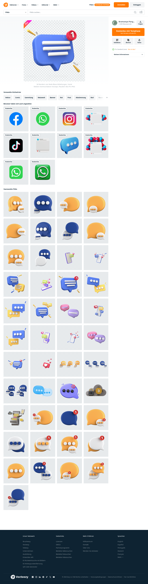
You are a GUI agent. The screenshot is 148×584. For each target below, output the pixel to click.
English (120, 541)
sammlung (29, 97)
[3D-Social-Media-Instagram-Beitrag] (42, 145)
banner (52, 97)
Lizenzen (59, 541)
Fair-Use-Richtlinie (130, 577)
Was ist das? (131, 49)
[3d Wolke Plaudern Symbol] (96, 390)
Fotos (24, 5)
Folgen (140, 24)
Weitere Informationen (121, 54)
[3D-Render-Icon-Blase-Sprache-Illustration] (69, 145)
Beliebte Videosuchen (64, 557)
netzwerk (41, 97)
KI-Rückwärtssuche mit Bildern (34, 560)
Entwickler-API (28, 557)
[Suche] (135, 12)
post (69, 97)
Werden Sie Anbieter (90, 551)
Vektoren (13, 5)
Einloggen (137, 5)
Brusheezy (26, 541)
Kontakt (86, 545)
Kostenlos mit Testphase (128, 32)
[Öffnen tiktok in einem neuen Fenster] (47, 577)
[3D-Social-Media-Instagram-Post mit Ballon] (96, 118)
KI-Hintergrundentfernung (33, 564)
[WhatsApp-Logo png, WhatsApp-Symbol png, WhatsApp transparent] (42, 118)
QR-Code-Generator (30, 567)
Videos (33, 5)
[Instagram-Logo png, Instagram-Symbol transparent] (69, 118)
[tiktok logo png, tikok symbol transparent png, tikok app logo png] (16, 145)
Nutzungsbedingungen (98, 577)
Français (121, 554)
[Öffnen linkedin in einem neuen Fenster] (40, 577)
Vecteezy (26, 545)
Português (121, 548)
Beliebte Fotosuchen (63, 554)
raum (101, 97)
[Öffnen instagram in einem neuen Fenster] (36, 577)
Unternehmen (28, 551)
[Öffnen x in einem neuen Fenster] (50, 577)
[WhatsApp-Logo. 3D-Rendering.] (42, 172)
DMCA (58, 545)
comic (17, 97)
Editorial (45, 5)
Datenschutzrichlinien (115, 577)
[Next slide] (105, 97)
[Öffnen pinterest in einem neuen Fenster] (43, 577)
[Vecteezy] (6, 5)
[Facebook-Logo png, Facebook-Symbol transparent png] (16, 118)
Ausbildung (27, 554)
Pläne (91, 5)
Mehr (55, 5)
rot (61, 97)
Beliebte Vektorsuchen (64, 551)
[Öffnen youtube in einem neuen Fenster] (54, 577)
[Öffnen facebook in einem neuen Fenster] (33, 577)
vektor (7, 97)
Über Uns (86, 548)
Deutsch (121, 551)
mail (92, 97)
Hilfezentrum (88, 541)
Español (120, 545)
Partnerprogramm (62, 548)
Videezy (25, 548)
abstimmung (81, 97)
